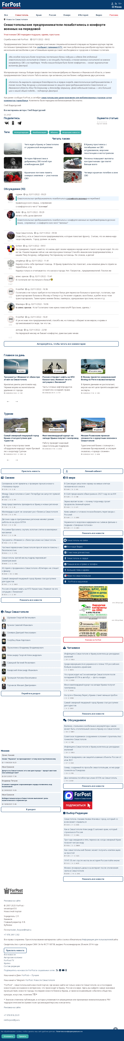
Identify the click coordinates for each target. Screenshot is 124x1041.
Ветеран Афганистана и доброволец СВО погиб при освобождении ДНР (38, 161)
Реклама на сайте (12, 900)
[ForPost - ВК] (60, 970)
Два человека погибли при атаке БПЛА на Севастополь (90, 778)
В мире (67, 15)
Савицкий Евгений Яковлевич (21, 662)
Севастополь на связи (77, 540)
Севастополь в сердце (77, 558)
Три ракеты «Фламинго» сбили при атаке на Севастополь (22, 378)
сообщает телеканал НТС (49, 47)
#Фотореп (83, 15)
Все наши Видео (75, 547)
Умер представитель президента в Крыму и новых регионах (30, 504)
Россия (52, 15)
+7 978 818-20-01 (12, 1015)
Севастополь (21, 15)
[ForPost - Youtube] (63, 970)
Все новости (10, 954)
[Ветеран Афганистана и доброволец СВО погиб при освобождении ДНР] (13, 158)
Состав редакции (12, 966)
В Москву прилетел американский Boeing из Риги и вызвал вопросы (98, 378)
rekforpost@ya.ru (12, 1020)
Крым (39, 15)
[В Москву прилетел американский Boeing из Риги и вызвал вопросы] (93, 360)
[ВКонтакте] (7, 123)
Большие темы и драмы (78, 570)
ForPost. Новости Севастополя (40, 980)
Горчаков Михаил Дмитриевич (21, 685)
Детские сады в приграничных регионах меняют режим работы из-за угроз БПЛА (28, 520)
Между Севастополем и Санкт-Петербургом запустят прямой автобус (31, 495)
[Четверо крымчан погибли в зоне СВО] (73, 172)
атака (22, 371)
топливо (59, 371)
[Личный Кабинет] (112, 3)
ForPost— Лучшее (30, 975)
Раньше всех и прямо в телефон (82, 564)
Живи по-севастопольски (79, 576)
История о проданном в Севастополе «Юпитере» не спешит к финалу (30, 569)
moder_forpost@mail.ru (20, 929)
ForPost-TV (9, 960)
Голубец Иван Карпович (18, 640)
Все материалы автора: (24, 110)
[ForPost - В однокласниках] (66, 970)
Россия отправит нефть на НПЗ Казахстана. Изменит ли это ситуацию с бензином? (58, 379)
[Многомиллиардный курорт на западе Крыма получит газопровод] (55, 419)
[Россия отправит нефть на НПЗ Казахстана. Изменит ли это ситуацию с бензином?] (55, 360)
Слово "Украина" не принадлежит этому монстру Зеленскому (29, 759)
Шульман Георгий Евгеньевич (21, 617)
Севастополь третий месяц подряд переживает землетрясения (24, 559)
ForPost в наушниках (78, 581)
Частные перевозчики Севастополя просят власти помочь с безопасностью (30, 549)
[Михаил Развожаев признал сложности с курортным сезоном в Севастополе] (93, 419)
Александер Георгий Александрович (24, 655)
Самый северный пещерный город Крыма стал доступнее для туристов (21, 438)
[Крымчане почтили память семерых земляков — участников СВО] (13, 172)
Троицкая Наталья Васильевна (21, 677)
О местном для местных (78, 552)
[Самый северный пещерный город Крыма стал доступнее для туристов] (16, 419)
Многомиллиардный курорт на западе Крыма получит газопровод (61, 436)
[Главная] (11, 3)
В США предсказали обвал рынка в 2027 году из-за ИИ (90, 494)
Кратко (7, 963)
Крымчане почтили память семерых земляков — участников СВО (41, 175)
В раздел (30, 809)
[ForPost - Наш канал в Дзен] (67, 970)
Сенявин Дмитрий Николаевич (21, 632)
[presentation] (8, 401)
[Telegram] (19, 123)
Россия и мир (96, 371)
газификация (57, 430)
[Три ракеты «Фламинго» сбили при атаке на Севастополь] (16, 360)
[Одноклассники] (13, 123)
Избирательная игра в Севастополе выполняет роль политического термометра (25, 799)
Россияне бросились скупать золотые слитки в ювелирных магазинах (29, 531)
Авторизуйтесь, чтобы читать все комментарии (61, 344)
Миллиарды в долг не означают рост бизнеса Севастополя (30, 511)
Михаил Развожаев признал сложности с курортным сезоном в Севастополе (99, 438)
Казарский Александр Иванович (22, 670)
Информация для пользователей (97, 939)
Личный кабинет (93, 471)
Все (6, 15)
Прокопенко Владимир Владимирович (25, 647)
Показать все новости (31, 600)
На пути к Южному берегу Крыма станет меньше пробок (90, 695)
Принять (22, 1036)
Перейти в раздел (31, 693)
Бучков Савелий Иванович (20, 625)
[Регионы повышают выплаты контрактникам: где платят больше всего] (73, 158)
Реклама (114, 15)
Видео (99, 15)
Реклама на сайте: (12, 1007)
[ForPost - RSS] (57, 970)
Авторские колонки (13, 957)
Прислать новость (31, 471)
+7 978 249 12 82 (11, 934)
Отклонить (8, 1036)
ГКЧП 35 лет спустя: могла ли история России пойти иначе (92, 860)
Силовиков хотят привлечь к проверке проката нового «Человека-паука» (28, 485)
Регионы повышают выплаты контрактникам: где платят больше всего (99, 161)
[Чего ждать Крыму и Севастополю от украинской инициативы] (13, 144)
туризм (21, 430)
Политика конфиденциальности (69, 1031)
